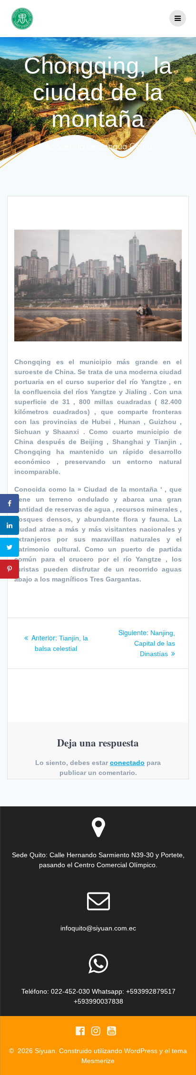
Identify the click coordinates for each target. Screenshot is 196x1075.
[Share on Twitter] (9, 547)
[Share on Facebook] (9, 503)
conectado (127, 762)
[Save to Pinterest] (9, 569)
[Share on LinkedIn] (9, 525)
